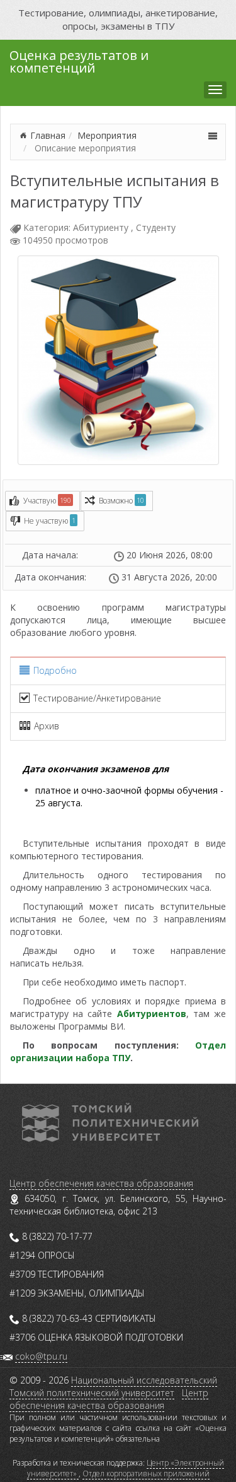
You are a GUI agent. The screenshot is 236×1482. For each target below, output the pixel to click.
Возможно (121, 500)
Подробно (55, 670)
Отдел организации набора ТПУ (118, 1051)
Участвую (47, 500)
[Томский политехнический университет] (110, 1121)
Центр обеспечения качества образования (101, 1183)
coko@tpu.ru (41, 1356)
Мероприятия (107, 135)
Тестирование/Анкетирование (97, 698)
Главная (47, 135)
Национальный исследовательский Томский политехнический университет (113, 1386)
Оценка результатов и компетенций (79, 60)
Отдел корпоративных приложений (146, 1473)
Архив (46, 726)
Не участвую (50, 520)
